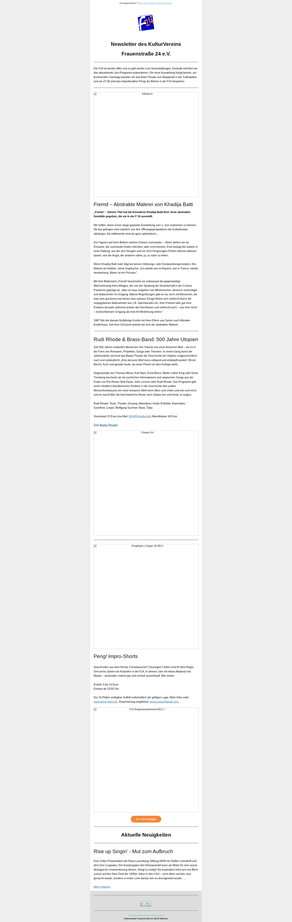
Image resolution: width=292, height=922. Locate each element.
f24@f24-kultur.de (139, 416)
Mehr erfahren (102, 886)
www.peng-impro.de (106, 701)
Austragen (133, 915)
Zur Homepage (146, 819)
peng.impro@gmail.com (164, 701)
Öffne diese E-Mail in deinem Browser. (155, 3)
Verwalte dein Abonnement (151, 915)
